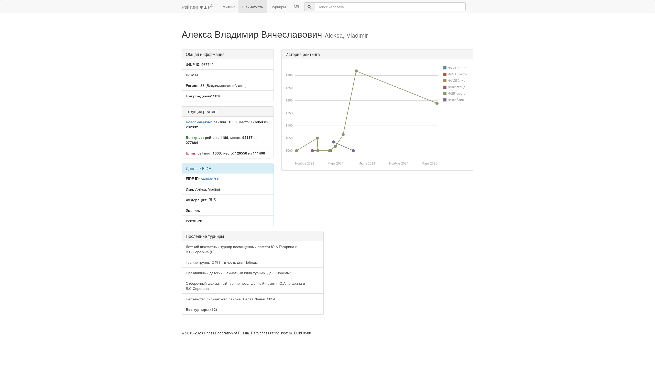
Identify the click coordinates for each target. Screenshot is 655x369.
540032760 (210, 178)
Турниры (278, 6)
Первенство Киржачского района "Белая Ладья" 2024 (230, 298)
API (296, 6)
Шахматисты (253, 6)
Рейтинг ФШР (197, 6)
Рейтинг (228, 6)
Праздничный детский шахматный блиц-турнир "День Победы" (238, 272)
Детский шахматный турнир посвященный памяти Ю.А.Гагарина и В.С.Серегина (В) (241, 249)
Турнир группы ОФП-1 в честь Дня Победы (222, 262)
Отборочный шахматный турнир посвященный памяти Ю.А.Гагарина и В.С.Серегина (245, 286)
